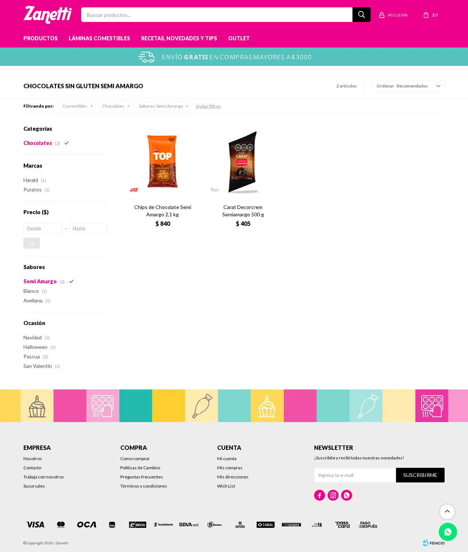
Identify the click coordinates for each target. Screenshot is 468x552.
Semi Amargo (161, 106)
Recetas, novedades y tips (179, 38)
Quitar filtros (208, 106)
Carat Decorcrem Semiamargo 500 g (243, 210)
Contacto (32, 467)
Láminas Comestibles (99, 38)
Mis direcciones (233, 477)
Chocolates (113, 106)
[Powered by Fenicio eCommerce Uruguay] (434, 542)
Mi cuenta (227, 458)
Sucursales (34, 486)
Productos (40, 38)
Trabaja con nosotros (43, 477)
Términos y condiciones (143, 486)
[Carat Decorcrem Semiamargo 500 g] (243, 161)
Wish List (226, 486)
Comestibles (75, 106)
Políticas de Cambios (140, 467)
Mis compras (229, 467)
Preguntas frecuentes (141, 477)
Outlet (239, 38)
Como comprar (135, 458)
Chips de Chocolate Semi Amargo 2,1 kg (162, 210)
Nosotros (32, 458)
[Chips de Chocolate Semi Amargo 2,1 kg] (162, 161)
